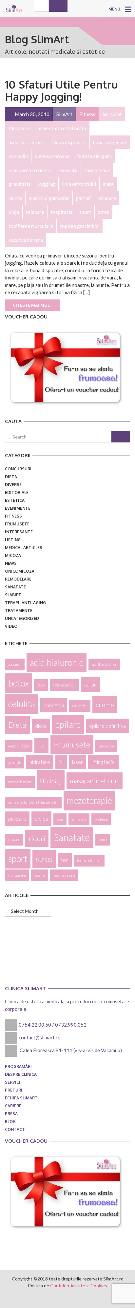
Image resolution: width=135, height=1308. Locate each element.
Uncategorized (22, 618)
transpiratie (17, 875)
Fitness (13, 516)
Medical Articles (23, 547)
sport (17, 858)
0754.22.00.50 (35, 1025)
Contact (15, 1129)
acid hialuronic (56, 662)
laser (77, 762)
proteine (101, 819)
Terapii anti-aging (25, 602)
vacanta (39, 875)
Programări (18, 1066)
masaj (50, 780)
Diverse (13, 484)
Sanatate (15, 586)
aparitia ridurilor (104, 664)
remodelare (18, 579)
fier (41, 745)
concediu (54, 705)
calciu (90, 684)
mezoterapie (89, 800)
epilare (68, 724)
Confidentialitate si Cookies (78, 1285)
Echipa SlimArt (21, 1097)
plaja (60, 819)
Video (11, 626)
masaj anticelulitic (94, 781)
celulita (21, 704)
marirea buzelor (19, 782)
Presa (11, 1113)
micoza (13, 555)
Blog (10, 1121)
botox (18, 683)
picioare (17, 818)
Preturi (13, 1090)
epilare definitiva (107, 726)
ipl (61, 762)
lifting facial (103, 762)
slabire (13, 594)
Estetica (15, 500)
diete (41, 726)
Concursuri (18, 468)
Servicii (13, 1082)
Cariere (13, 1105)
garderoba (106, 746)
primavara (79, 819)
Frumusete (17, 523)
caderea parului (64, 685)
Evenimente (17, 508)
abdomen (14, 664)
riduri (37, 838)
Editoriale (17, 492)
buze (41, 685)
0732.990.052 (71, 1025)
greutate (14, 762)
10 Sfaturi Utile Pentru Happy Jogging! (61, 90)
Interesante (19, 531)
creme (105, 704)
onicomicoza (19, 571)
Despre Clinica (21, 1074)
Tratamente (18, 610)
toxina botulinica (89, 860)
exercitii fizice (18, 746)
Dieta (11, 476)
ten (64, 860)
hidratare (39, 762)
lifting (13, 539)
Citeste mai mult (32, 305)
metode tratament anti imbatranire (33, 802)
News (11, 563)
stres (44, 859)
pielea (41, 818)
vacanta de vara (64, 875)
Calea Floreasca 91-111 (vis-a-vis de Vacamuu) (71, 1050)
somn (102, 839)
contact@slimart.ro (40, 1037)
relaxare (14, 839)
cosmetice (79, 706)
